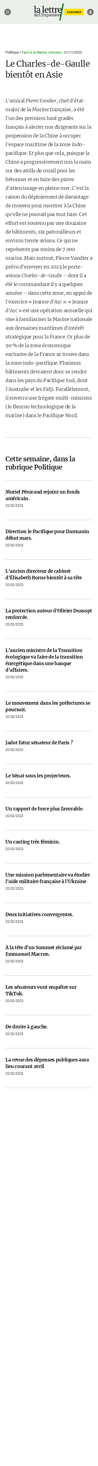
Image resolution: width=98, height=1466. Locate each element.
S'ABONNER (74, 12)
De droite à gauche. (26, 1027)
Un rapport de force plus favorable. (44, 809)
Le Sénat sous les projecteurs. (38, 776)
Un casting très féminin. (32, 842)
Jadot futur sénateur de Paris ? (39, 743)
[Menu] (7, 12)
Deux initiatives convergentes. (39, 915)
